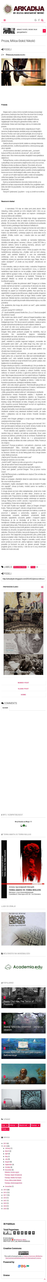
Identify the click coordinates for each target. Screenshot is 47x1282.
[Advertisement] (23, 786)
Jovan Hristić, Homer (14, 1080)
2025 (5, 1208)
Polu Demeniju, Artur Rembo (17, 610)
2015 (5, 1190)
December (8, 1186)
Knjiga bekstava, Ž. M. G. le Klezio (19, 672)
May (6, 1156)
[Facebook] (38, 20)
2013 (5, 1143)
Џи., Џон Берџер (12, 651)
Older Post (23, 689)
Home (23, 695)
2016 (5, 1192)
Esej (3, 1125)
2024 (5, 1206)
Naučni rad (23, 1125)
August (7, 1162)
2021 (5, 1200)
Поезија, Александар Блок (13, 1183)
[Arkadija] (23, 15)
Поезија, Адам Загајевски (13, 1175)
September (8, 1164)
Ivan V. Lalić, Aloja (12, 1106)
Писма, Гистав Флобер (15, 630)
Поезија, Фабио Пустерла (13, 1178)
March (7, 1151)
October (7, 1167)
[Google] (36, 20)
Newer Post (23, 683)
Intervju (12, 1125)
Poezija (34, 1125)
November (8, 1170)
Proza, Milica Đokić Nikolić (13, 1180)
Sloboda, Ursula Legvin (12, 1172)
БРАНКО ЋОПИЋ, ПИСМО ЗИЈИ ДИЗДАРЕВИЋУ (27, 31)
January (8, 1148)
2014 (5, 1146)
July (6, 1159)
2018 (5, 1198)
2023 (5, 1203)
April (6, 1154)
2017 (5, 1195)
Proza (4, 1129)
